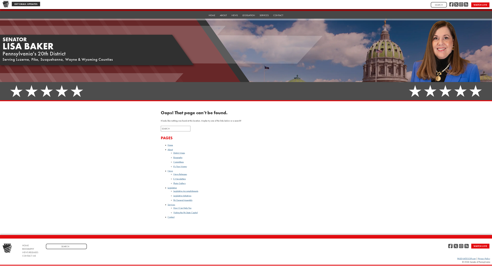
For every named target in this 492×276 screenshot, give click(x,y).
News (170, 171)
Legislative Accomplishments (185, 191)
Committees (178, 162)
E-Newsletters (179, 178)
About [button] (223, 15)
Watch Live (480, 4)
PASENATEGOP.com (466, 258)
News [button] (235, 15)
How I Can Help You (182, 208)
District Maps (179, 153)
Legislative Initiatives (182, 195)
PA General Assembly (182, 200)
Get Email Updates (26, 4)
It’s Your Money (180, 166)
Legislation (172, 187)
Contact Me (29, 255)
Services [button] (264, 15)
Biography (177, 157)
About (170, 149)
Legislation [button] (248, 15)
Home (212, 15)
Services (171, 204)
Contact (278, 15)
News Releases (180, 174)
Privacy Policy (484, 258)
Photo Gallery (179, 183)
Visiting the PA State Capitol (185, 212)
